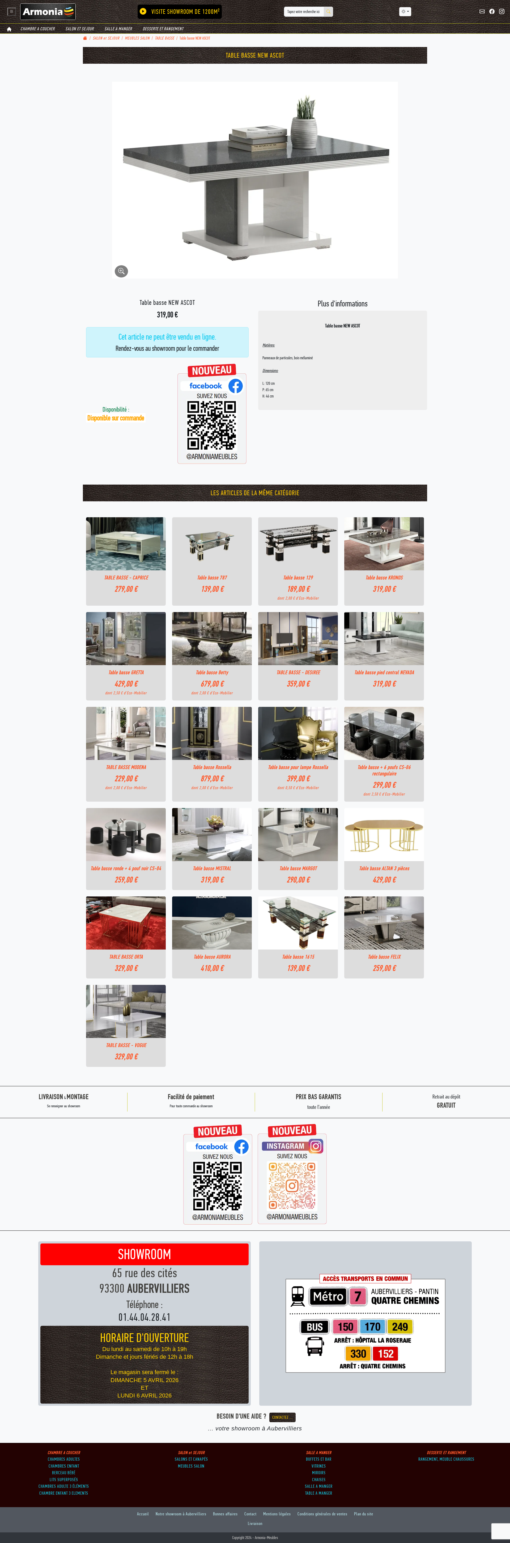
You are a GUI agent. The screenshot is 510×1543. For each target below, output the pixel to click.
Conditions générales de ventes (322, 1513)
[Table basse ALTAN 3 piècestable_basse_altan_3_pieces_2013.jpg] (384, 834)
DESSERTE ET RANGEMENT (163, 28)
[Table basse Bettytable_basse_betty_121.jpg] (212, 638)
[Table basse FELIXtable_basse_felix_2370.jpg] (384, 923)
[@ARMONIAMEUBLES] (292, 1173)
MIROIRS (319, 1472)
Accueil (143, 1513)
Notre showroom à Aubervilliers (181, 1513)
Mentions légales (277, 1513)
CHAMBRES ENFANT (64, 1466)
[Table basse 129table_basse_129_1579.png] (298, 543)
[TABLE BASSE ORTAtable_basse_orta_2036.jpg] (126, 923)
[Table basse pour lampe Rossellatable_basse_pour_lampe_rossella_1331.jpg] (298, 733)
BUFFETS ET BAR (319, 1459)
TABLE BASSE (164, 38)
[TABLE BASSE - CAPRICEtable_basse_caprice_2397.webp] (126, 543)
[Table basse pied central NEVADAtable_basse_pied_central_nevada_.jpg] (384, 638)
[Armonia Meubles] (48, 11)
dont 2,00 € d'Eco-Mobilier (298, 598)
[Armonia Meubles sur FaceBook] (218, 1173)
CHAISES (319, 1479)
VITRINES (319, 1466)
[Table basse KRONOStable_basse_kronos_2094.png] (384, 543)
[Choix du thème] (405, 11)
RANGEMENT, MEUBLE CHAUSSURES (446, 1459)
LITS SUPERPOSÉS (64, 1479)
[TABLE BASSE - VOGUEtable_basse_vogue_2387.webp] (126, 1011)
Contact (250, 1513)
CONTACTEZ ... (282, 1417)
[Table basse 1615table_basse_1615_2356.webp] (298, 923)
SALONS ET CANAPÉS (191, 1459)
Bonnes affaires (225, 1513)
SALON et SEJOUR (79, 28)
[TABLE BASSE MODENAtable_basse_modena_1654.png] (126, 733)
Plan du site (363, 1513)
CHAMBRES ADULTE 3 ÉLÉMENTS (64, 1486)
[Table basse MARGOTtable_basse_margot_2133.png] (298, 834)
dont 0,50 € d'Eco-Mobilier (298, 787)
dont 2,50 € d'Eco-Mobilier (126, 692)
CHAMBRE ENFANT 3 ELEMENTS (63, 1493)
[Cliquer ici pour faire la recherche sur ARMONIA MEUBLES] (328, 12)
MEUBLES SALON (137, 38)
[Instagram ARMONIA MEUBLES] (502, 12)
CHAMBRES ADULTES (64, 1459)
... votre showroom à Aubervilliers (255, 1428)
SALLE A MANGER (118, 28)
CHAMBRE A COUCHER (37, 28)
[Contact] (482, 12)
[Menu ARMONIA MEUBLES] (11, 12)
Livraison (255, 1523)
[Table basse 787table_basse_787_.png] (212, 543)
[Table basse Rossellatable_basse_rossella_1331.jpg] (212, 733)
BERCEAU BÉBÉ (63, 1472)
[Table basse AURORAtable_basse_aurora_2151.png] (212, 923)
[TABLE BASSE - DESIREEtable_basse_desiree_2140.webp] (298, 638)
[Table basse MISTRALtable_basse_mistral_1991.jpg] (212, 834)
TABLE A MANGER (318, 1493)
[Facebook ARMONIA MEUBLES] (492, 12)
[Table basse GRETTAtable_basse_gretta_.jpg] (126, 638)
